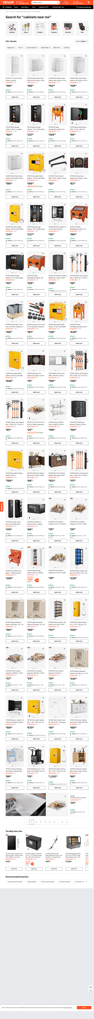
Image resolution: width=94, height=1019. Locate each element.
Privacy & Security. (68, 1007)
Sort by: (78, 41)
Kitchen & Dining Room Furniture (23, 11)
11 (62, 822)
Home (7, 11)
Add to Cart (15, 97)
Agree (84, 1007)
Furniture (12, 11)
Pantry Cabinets (36, 11)
